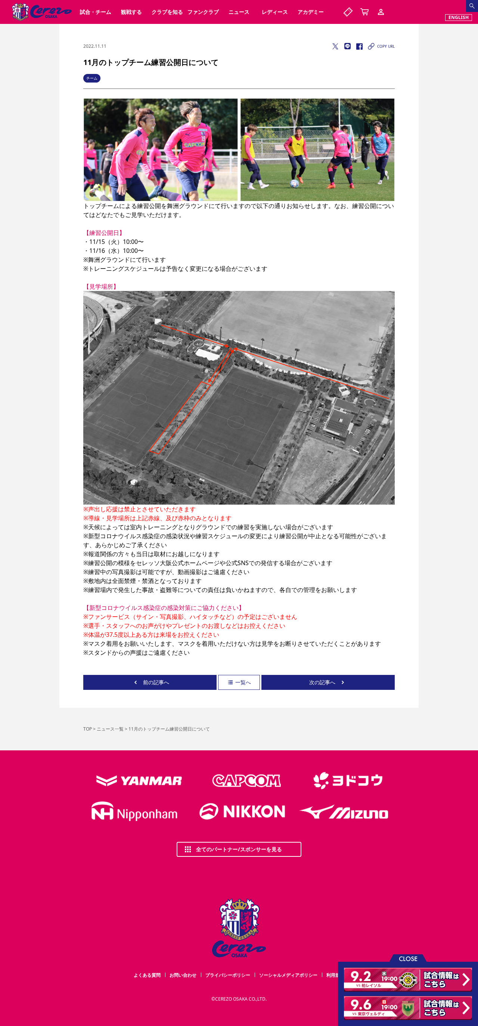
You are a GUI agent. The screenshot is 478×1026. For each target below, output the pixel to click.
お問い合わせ (183, 975)
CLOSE (408, 958)
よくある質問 (147, 975)
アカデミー (311, 11)
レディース (275, 11)
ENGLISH (458, 17)
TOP (87, 729)
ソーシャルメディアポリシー (288, 975)
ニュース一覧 (110, 729)
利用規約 (335, 975)
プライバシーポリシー (227, 975)
